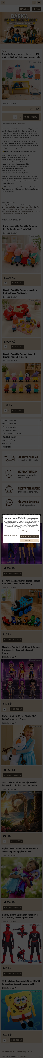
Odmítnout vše (29, 540)
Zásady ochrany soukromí (30, 531)
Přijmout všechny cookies (29, 536)
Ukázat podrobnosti (10, 535)
